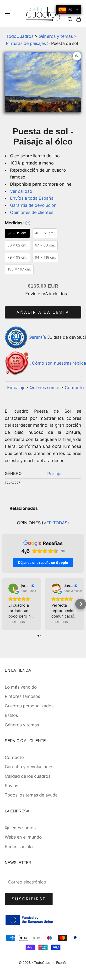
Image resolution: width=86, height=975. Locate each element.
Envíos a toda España (32, 198)
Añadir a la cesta (42, 312)
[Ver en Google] (13, 588)
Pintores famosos (22, 696)
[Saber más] (27, 223)
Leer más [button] (16, 621)
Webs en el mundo (23, 837)
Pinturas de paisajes (26, 43)
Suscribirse (29, 899)
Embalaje (16, 387)
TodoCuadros (19, 36)
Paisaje (54, 473)
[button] (5, 604)
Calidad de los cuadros (27, 776)
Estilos (11, 715)
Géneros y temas (56, 36)
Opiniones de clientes (31, 212)
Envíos (11, 785)
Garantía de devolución (33, 205)
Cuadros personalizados (29, 705)
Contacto (74, 387)
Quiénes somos (45, 387)
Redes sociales (19, 846)
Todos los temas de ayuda (31, 794)
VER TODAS (55, 522)
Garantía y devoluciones (29, 766)
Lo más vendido (21, 687)
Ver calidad (21, 191)
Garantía (37, 337)
